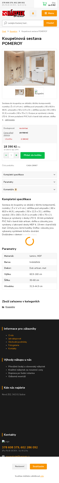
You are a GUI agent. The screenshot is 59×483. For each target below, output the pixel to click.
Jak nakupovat (14, 338)
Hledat (50, 22)
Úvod (4, 31)
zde (42, 476)
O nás (11, 335)
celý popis (10, 120)
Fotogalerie (13, 345)
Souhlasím (38, 466)
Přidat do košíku (32, 155)
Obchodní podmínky (17, 342)
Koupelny (13, 31)
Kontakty (12, 348)
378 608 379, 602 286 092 (13, 3)
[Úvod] (13, 13)
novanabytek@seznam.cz (18, 456)
